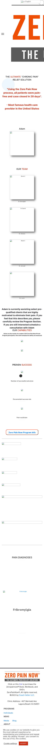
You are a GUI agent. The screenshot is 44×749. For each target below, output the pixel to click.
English (28, 1)
